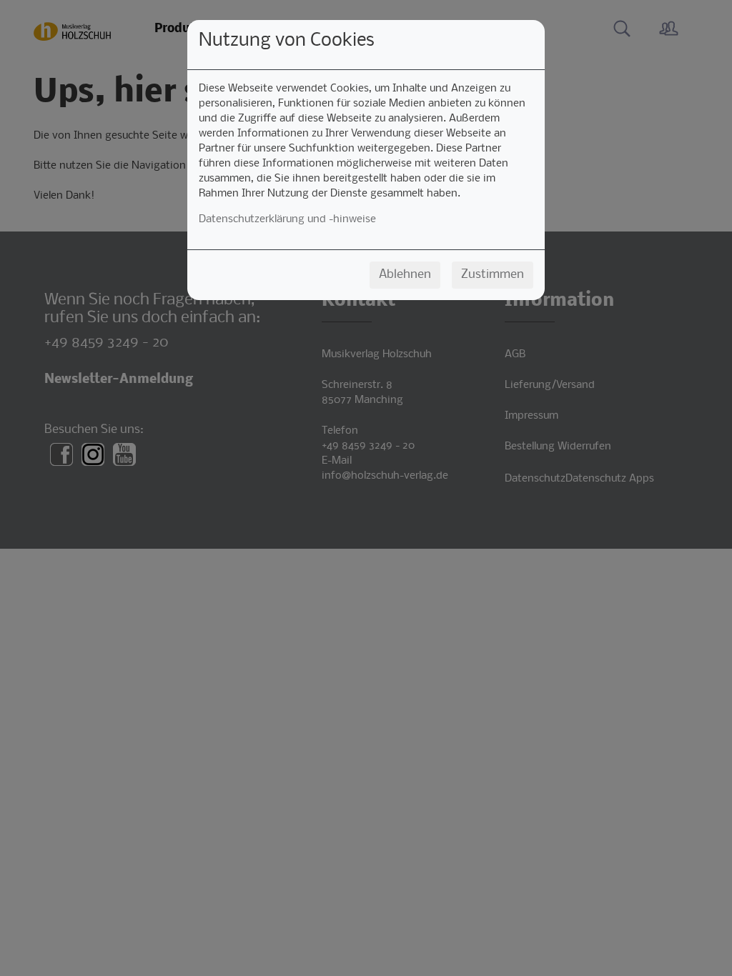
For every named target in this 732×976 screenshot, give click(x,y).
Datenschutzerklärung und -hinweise (287, 219)
